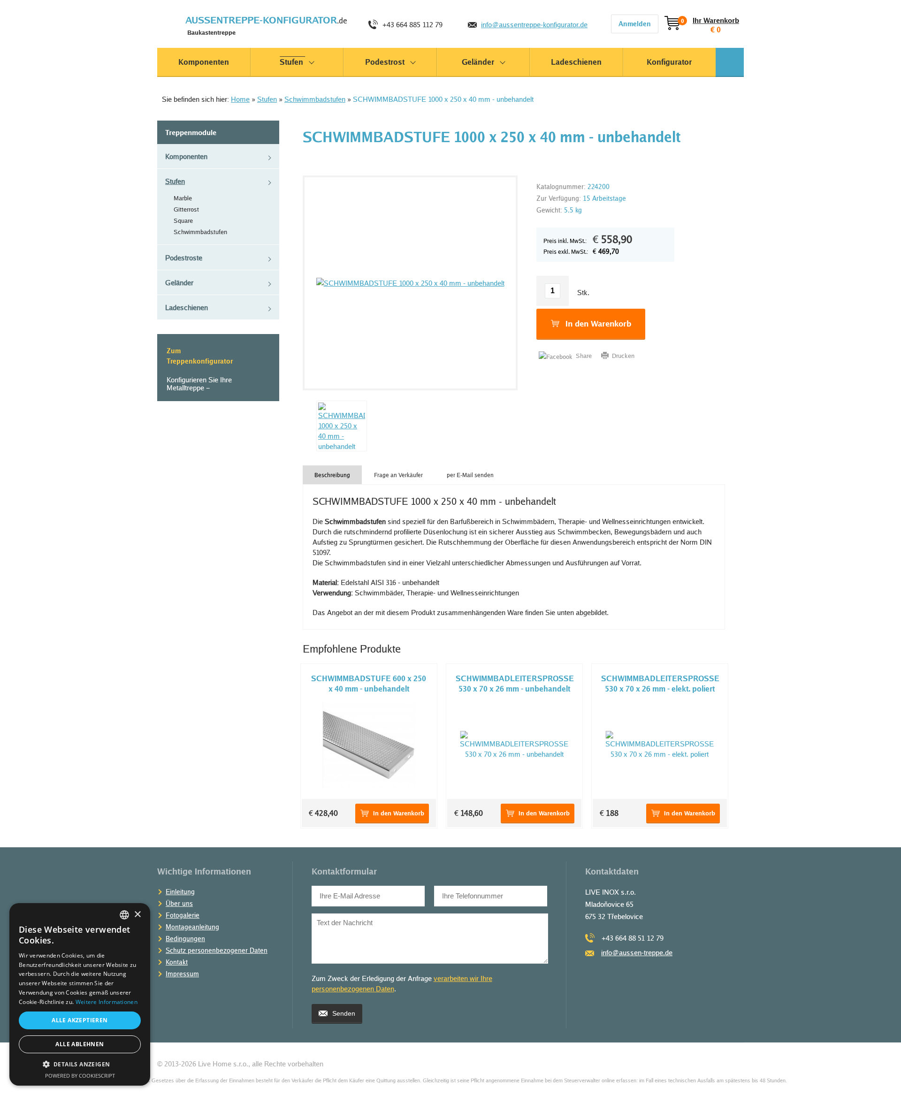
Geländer (179, 282)
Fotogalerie (182, 915)
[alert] (79, 994)
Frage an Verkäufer (398, 475)
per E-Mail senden (470, 475)
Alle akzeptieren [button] (79, 1020)
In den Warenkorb (598, 323)
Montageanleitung (192, 927)
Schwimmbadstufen (314, 99)
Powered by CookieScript (80, 1075)
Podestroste (183, 257)
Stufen (267, 99)
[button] (80, 1064)
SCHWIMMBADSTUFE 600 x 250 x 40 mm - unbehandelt (368, 683)
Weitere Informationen (106, 1002)
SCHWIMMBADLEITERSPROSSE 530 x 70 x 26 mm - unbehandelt (515, 683)
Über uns (179, 903)
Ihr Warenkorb (710, 20)
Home (240, 99)
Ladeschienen (186, 307)
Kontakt (177, 962)
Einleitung (180, 892)
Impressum (182, 974)
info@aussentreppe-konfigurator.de (534, 24)
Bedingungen (185, 939)
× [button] (137, 914)
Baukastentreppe (266, 25)
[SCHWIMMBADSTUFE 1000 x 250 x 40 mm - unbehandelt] (410, 283)
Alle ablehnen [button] (79, 1044)
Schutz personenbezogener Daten (216, 950)
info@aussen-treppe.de (636, 952)
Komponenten (186, 156)
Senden (343, 1013)
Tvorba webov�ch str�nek (723, 1063)
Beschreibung (332, 475)
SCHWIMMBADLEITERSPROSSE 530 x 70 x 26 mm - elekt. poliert (660, 683)
